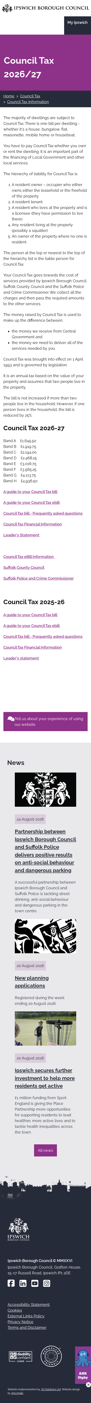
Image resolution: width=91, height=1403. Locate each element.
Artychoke (17, 1393)
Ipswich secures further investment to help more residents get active (45, 1078)
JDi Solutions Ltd (51, 1389)
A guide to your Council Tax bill (30, 491)
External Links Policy (26, 1316)
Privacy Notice (20, 1322)
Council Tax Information (28, 102)
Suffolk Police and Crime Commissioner (38, 578)
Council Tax (30, 96)
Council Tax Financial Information (32, 524)
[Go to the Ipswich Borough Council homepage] (45, 8)
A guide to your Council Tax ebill (31, 502)
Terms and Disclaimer (27, 1327)
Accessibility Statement (29, 1304)
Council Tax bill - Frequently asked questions (43, 513)
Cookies (15, 1310)
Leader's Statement (21, 535)
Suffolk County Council (23, 567)
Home (8, 96)
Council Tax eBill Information (29, 556)
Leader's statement (21, 658)
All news (45, 1150)
